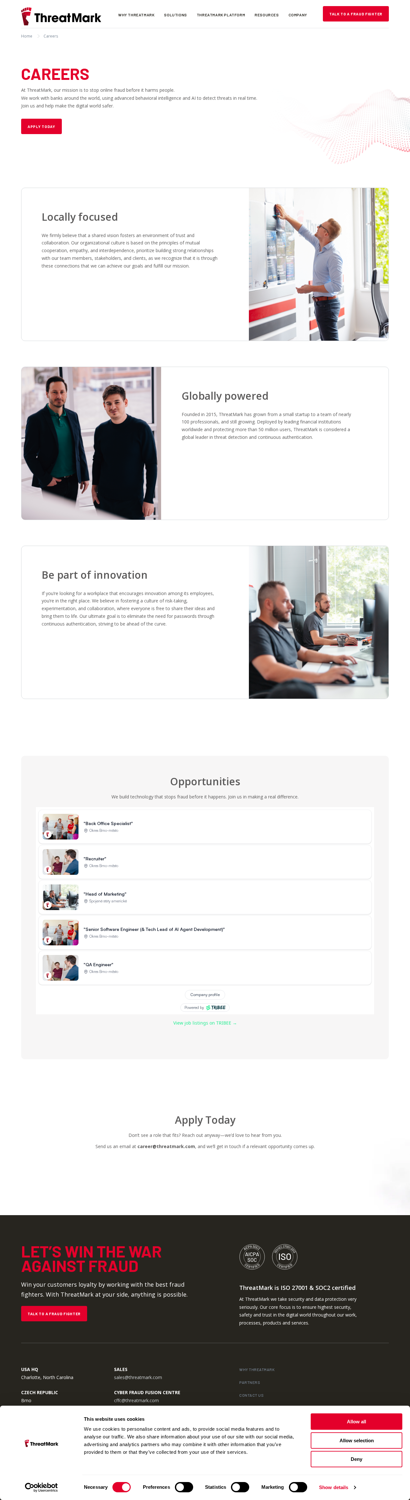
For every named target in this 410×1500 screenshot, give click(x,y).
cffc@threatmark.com (136, 1400)
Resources (267, 15)
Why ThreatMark (136, 15)
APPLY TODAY (41, 126)
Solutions (175, 15)
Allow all (356, 1421)
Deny (356, 1459)
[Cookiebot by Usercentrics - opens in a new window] (41, 1487)
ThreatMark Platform (221, 15)
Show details (333, 1487)
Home (26, 36)
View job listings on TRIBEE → (205, 1023)
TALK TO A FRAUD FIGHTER (54, 1313)
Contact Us (251, 1395)
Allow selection (357, 1440)
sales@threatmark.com (138, 1377)
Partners (249, 1382)
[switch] (184, 1487)
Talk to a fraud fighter (355, 14)
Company (298, 15)
